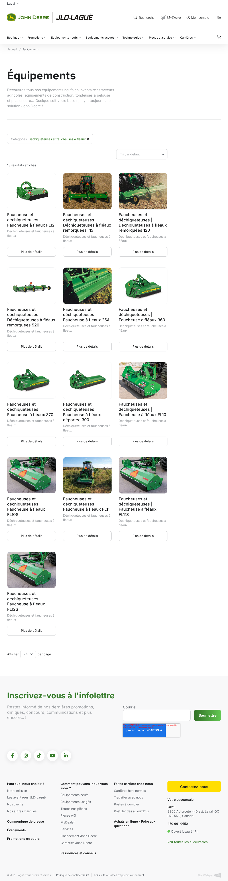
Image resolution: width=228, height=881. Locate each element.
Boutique (13, 37)
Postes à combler (126, 804)
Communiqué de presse (25, 821)
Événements (16, 830)
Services (67, 829)
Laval (171, 807)
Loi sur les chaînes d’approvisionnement (119, 875)
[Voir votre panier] (219, 37)
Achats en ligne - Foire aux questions (134, 823)
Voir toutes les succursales (187, 842)
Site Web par (205, 875)
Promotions (35, 37)
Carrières (186, 37)
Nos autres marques (22, 811)
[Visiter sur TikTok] (39, 755)
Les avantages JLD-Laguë (26, 797)
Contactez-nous (194, 786)
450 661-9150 (177, 823)
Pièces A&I (68, 815)
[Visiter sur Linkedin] (66, 755)
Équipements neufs (64, 37)
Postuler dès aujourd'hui (131, 811)
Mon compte (200, 17)
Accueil (11, 49)
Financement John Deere (79, 836)
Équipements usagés (100, 37)
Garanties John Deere (76, 843)
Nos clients (15, 804)
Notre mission (17, 790)
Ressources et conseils (78, 853)
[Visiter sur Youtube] (52, 755)
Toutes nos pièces (74, 809)
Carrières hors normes (130, 790)
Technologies (131, 37)
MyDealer (174, 17)
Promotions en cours (23, 838)
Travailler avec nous (128, 797)
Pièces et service (160, 37)
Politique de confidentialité (72, 875)
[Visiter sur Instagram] (25, 755)
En (219, 17)
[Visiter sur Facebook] (12, 755)
